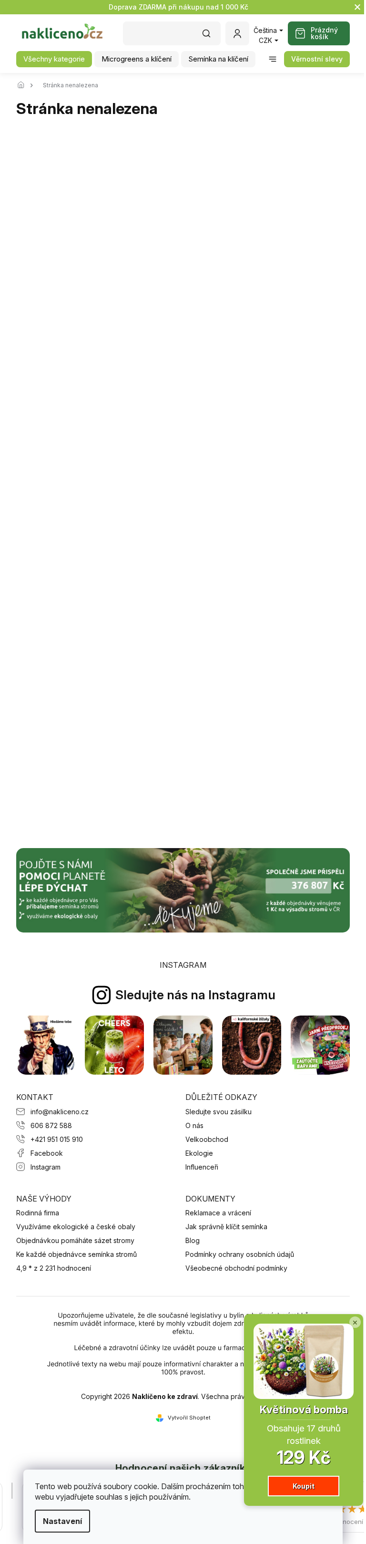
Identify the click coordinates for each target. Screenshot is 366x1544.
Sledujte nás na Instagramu (195, 994)
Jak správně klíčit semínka (226, 1227)
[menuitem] (54, 59)
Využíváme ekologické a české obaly (75, 1227)
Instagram (45, 1167)
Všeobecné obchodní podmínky (236, 1268)
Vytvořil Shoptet (189, 1417)
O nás (194, 1125)
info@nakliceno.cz (59, 1112)
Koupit (304, 1486)
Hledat (211, 36)
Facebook (46, 1153)
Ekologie (199, 1153)
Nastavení (62, 1521)
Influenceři (201, 1167)
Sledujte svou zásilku (218, 1112)
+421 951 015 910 (56, 1139)
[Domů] (23, 85)
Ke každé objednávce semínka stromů (76, 1254)
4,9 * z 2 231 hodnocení (53, 1268)
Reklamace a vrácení (218, 1213)
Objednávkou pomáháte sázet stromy (75, 1240)
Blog (192, 1240)
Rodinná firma (37, 1213)
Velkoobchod (206, 1139)
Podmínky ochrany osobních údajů (239, 1254)
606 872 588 (51, 1125)
